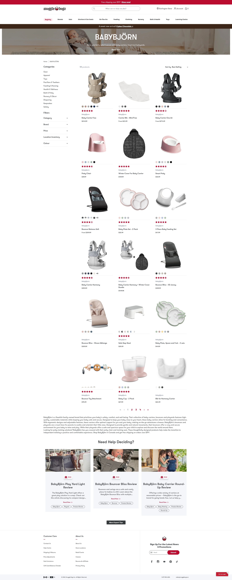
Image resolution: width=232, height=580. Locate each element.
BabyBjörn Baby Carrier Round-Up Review (164, 485)
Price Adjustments (49, 557)
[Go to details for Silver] (83, 273)
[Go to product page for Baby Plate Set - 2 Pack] (134, 199)
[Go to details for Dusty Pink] (86, 106)
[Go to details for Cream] (94, 273)
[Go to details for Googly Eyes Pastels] (83, 387)
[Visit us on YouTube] (164, 561)
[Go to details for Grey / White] (134, 332)
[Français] (52, 577)
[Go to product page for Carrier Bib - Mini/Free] (134, 87)
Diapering (47, 100)
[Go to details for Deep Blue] (86, 162)
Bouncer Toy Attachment (91, 399)
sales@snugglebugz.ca (182, 577)
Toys (45, 79)
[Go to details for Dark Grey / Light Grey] (86, 218)
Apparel (47, 75)
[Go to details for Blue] (91, 332)
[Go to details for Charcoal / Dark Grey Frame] (156, 273)
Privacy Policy (80, 566)
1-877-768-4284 (165, 577)
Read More (116, 49)
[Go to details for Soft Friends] (94, 387)
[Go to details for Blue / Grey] (88, 218)
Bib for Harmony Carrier (165, 399)
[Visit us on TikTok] (177, 561)
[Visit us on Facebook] (152, 561)
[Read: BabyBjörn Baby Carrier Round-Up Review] (164, 460)
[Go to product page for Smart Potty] (171, 143)
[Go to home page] (55, 8)
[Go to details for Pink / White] (125, 332)
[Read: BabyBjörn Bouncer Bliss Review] (115, 460)
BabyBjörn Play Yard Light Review (68, 485)
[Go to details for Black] (91, 106)
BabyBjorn (86, 114)
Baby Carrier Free (89, 118)
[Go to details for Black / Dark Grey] (83, 218)
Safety (46, 107)
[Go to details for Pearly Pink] (162, 106)
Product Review (78, 506)
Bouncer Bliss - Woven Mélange (94, 343)
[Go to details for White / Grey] (119, 332)
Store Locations (81, 548)
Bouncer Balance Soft (90, 229)
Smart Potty (160, 173)
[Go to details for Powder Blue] (125, 218)
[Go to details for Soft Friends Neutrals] (91, 387)
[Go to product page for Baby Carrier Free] (97, 87)
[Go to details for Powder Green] (168, 162)
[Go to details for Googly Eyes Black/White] (88, 387)
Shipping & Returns (50, 552)
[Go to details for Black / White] (122, 332)
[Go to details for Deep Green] (91, 162)
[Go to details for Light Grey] (122, 106)
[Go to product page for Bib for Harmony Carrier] (171, 368)
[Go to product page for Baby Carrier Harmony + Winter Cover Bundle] (134, 255)
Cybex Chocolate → (124, 26)
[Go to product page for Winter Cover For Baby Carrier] (134, 143)
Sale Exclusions (48, 561)
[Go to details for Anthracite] (159, 106)
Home (45, 61)
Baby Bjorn (56, 506)
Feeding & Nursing (51, 86)
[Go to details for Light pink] (83, 332)
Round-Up (164, 510)
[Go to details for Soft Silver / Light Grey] (91, 218)
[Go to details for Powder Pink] (83, 162)
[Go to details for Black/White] (94, 162)
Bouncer (114, 503)
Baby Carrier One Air (164, 118)
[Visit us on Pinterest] (170, 561)
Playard (66, 506)
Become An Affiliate (82, 561)
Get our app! (222, 574)
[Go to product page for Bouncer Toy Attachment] (97, 368)
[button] (87, 111)
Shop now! (126, 2)
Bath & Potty (49, 93)
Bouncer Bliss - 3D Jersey (166, 285)
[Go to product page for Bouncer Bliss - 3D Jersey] (171, 255)
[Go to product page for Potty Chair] (97, 143)
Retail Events (80, 552)
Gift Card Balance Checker (52, 566)
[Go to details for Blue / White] (131, 332)
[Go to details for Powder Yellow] (162, 332)
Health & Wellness (51, 89)
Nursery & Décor (50, 96)
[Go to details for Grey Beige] (83, 106)
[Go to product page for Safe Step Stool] (134, 313)
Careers (78, 557)
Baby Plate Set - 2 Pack (128, 229)
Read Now (66, 502)
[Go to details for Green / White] (128, 332)
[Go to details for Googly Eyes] (86, 387)
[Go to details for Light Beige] (88, 332)
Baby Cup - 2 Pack (126, 399)
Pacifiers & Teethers (51, 82)
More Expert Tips (116, 522)
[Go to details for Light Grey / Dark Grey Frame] (159, 273)
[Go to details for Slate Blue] (165, 106)
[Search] (94, 9)
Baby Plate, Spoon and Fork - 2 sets (170, 343)
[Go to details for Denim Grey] (168, 106)
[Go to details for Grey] (88, 106)
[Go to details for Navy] (94, 106)
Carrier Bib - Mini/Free (128, 118)
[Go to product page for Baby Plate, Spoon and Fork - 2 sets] (171, 313)
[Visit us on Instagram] (158, 561)
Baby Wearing (162, 506)
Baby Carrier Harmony (91, 285)
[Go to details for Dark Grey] (125, 106)
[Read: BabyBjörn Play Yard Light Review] (68, 460)
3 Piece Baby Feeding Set (166, 229)
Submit (173, 552)
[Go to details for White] (119, 106)
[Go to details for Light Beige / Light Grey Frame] (162, 273)
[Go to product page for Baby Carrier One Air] (171, 87)
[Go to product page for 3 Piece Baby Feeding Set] (171, 199)
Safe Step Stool (125, 343)
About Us (78, 543)
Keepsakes (48, 103)
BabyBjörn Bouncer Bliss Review (116, 484)
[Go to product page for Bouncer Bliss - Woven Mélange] (97, 313)
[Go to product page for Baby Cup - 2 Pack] (134, 368)
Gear (46, 72)
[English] (46, 577)
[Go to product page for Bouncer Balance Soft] (97, 199)
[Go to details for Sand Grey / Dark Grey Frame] (165, 273)
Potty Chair (86, 173)
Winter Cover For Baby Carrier (131, 173)
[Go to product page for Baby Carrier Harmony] (97, 255)
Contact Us (47, 543)
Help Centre (47, 548)
